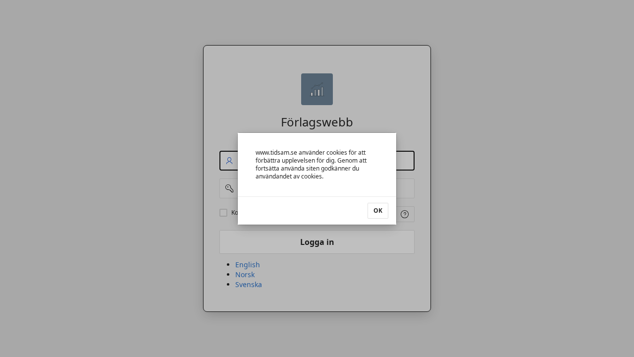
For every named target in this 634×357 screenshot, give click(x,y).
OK (377, 210)
